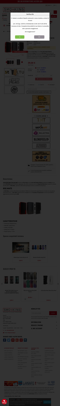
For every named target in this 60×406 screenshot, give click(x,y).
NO (39, 37)
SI (19, 37)
